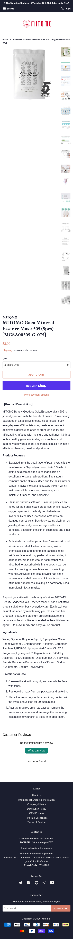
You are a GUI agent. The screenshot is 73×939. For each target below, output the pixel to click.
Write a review (36, 750)
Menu (10, 8)
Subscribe (61, 908)
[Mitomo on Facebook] (29, 883)
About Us (36, 795)
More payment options (36, 394)
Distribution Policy (36, 809)
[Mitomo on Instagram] (44, 883)
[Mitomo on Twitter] (21, 883)
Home (5, 39)
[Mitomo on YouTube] (52, 883)
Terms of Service (36, 822)
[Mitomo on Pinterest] (36, 883)
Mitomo (46, 918)
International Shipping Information (36, 800)
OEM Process (36, 813)
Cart (68, 8)
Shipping (7, 350)
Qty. (5, 358)
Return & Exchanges (36, 818)
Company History (36, 804)
